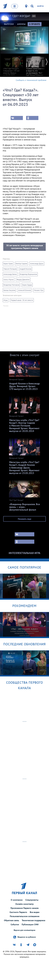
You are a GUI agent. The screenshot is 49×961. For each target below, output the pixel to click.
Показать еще (24, 519)
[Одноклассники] (32, 118)
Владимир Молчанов (11, 285)
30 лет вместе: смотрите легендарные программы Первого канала (24, 246)
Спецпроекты (31, 899)
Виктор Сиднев (21, 263)
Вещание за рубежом (27, 937)
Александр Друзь (36, 263)
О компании (17, 899)
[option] (13, 65)
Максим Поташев (10, 269)
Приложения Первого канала (24, 908)
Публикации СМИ (30, 924)
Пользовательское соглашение (24, 916)
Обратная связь (11, 920)
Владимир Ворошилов (28, 274)
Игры (6, 300)
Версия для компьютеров (24, 930)
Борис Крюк (8, 263)
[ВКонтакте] (17, 118)
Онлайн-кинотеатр (24, 904)
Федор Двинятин (23, 279)
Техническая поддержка (33, 920)
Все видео (34, 912)
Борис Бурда (27, 285)
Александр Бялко (10, 274)
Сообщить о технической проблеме (31, 80)
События (15, 924)
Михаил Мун (38, 290)
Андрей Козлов (25, 269)
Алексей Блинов (24, 290)
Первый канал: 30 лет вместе (22, 300)
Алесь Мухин (9, 279)
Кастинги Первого (18, 912)
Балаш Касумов (9, 290)
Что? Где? (17, 16)
